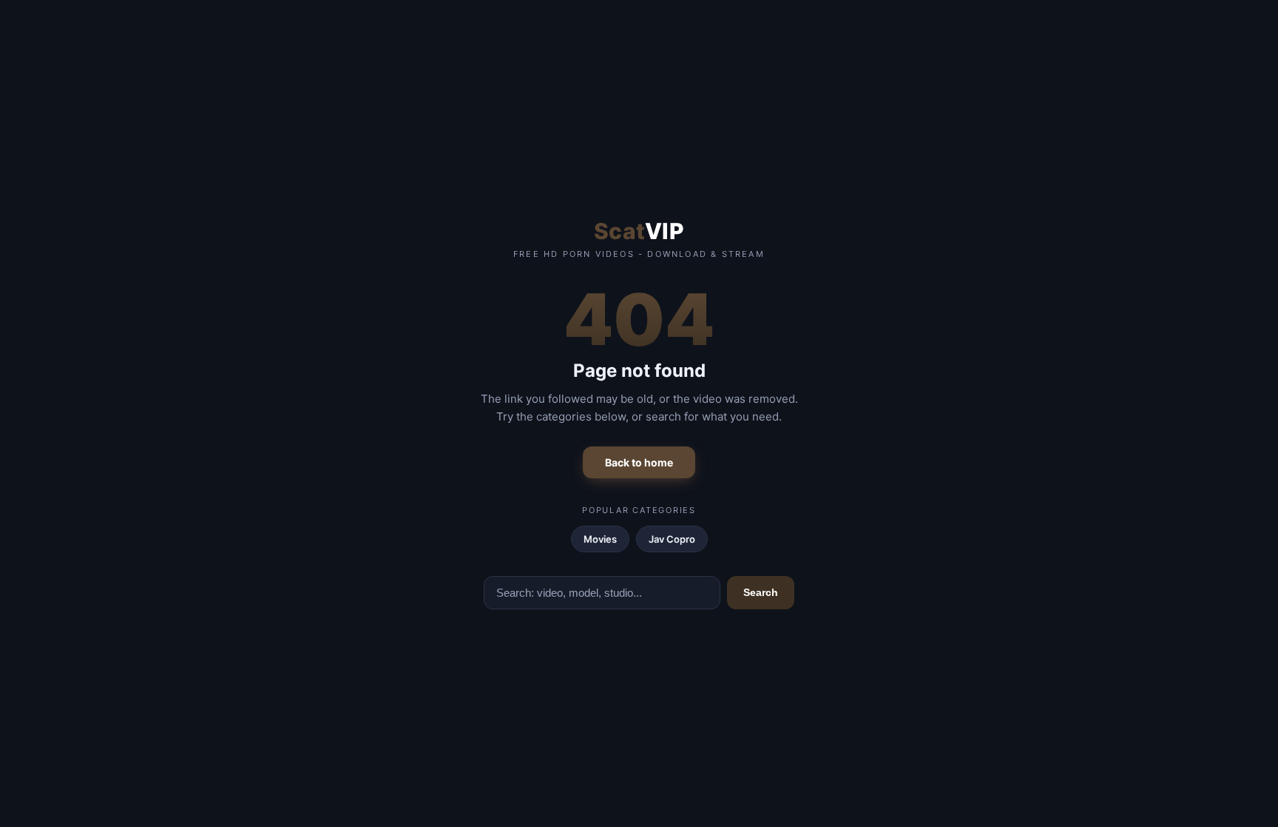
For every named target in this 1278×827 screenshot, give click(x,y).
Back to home (639, 462)
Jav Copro (672, 539)
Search (760, 592)
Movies (600, 539)
